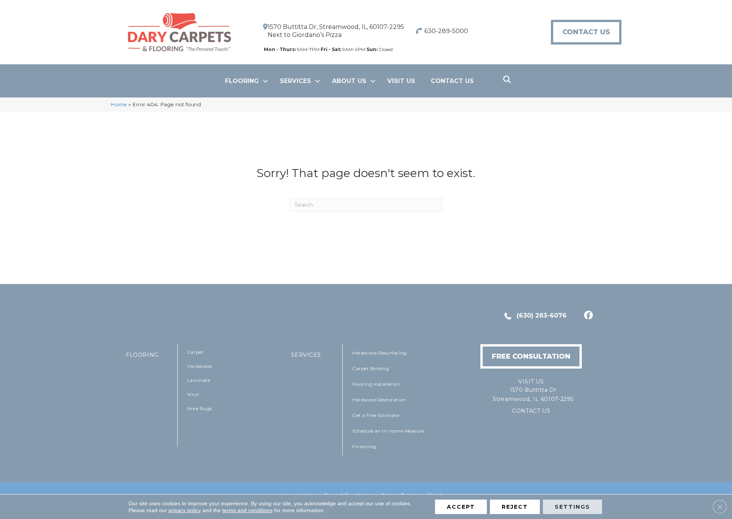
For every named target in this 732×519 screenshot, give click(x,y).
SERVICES (306, 354)
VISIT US (401, 81)
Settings (572, 506)
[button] (265, 81)
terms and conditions (247, 510)
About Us (349, 81)
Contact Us (452, 81)
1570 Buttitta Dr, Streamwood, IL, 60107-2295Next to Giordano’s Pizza (336, 30)
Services (295, 81)
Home (119, 104)
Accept (461, 506)
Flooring (242, 81)
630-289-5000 (446, 31)
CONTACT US (531, 410)
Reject (515, 506)
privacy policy (185, 510)
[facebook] (587, 316)
